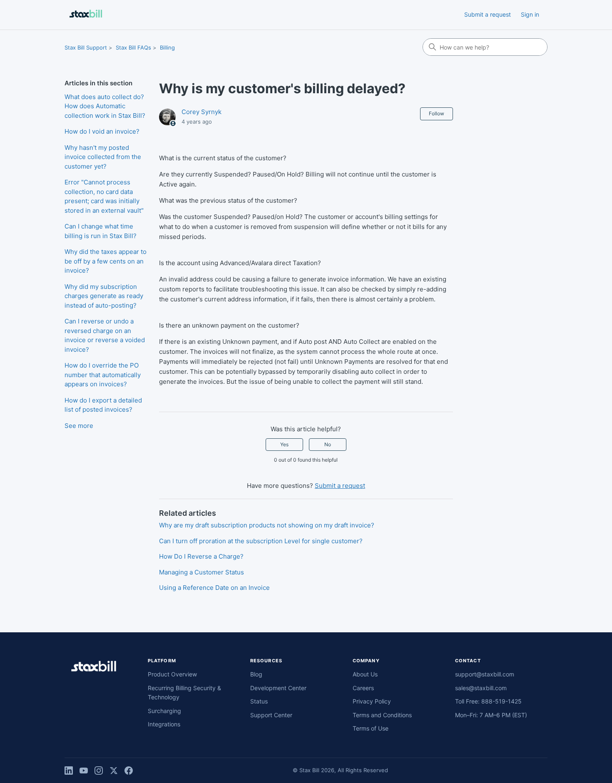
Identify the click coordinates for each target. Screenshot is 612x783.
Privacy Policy (372, 701)
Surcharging (164, 710)
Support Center (271, 714)
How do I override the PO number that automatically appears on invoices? (103, 374)
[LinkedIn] (69, 770)
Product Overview (172, 674)
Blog (256, 674)
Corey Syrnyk (201, 112)
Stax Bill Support (86, 47)
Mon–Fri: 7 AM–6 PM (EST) (491, 714)
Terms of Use (370, 728)
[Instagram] (99, 770)
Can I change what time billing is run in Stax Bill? (101, 231)
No (327, 444)
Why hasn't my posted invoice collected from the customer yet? (103, 157)
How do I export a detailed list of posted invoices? (103, 405)
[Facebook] (128, 770)
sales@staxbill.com (481, 687)
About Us (365, 674)
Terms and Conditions (382, 714)
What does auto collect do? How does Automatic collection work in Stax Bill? (105, 106)
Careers (363, 687)
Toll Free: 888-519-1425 (488, 701)
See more (79, 426)
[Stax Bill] (94, 668)
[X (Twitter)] (113, 770)
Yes (284, 444)
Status (259, 701)
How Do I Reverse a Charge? (201, 556)
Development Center (278, 687)
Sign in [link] (530, 14)
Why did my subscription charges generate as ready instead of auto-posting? (104, 296)
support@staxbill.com (484, 674)
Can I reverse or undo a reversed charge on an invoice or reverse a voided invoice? (105, 335)
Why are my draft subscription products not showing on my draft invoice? (266, 525)
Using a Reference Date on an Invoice (214, 588)
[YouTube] (84, 770)
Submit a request (487, 14)
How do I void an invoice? (102, 131)
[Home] (86, 14)
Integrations (164, 724)
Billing (167, 47)
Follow (436, 113)
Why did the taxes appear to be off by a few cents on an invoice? (106, 261)
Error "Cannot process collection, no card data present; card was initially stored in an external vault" (104, 196)
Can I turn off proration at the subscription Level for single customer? (261, 541)
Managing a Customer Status (201, 572)
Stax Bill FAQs (133, 47)
